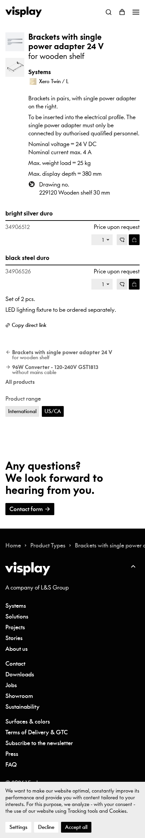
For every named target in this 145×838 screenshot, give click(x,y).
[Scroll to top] (133, 566)
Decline (46, 827)
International (22, 411)
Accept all (76, 827)
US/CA (53, 411)
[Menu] (135, 12)
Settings (18, 827)
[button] (14, 41)
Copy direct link (29, 325)
